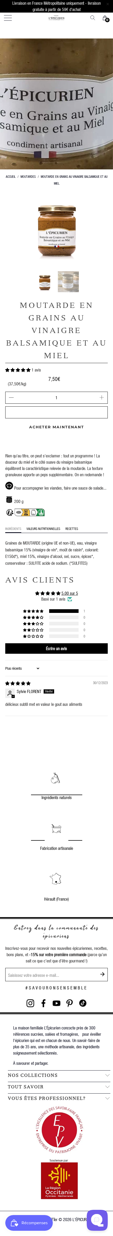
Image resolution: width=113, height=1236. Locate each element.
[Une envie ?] (94, 17)
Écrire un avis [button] (56, 648)
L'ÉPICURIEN (82, 1219)
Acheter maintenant (56, 427)
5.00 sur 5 (69, 593)
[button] (17, 369)
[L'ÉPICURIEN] (56, 18)
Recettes (71, 529)
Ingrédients (13, 529)
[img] (17, 683)
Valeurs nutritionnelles (43, 529)
